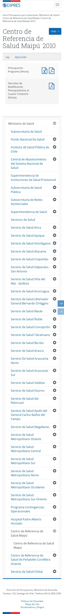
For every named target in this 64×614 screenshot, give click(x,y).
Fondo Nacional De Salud (27, 139)
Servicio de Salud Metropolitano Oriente (26, 437)
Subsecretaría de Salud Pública (26, 190)
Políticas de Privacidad (32, 601)
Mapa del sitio (32, 604)
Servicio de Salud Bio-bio (27, 343)
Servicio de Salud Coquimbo (29, 259)
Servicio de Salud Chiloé (27, 572)
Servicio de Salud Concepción (30, 327)
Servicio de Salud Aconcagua (30, 291)
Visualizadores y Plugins (32, 607)
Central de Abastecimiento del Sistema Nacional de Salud (28, 163)
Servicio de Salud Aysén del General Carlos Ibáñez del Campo (29, 415)
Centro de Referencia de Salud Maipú (21, 18)
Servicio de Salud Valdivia (28, 383)
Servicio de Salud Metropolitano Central (26, 449)
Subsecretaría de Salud (26, 132)
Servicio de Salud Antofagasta (30, 243)
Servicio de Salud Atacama (28, 251)
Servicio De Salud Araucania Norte (29, 361)
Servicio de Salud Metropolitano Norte (25, 473)
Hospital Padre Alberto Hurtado (26, 521)
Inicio (5, 15)
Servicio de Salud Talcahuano (30, 335)
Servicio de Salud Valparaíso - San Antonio (30, 269)
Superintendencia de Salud (29, 212)
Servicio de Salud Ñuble (26, 319)
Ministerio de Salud (49, 15)
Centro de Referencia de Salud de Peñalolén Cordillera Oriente (30, 559)
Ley (7, 57)
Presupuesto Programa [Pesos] (45, 70)
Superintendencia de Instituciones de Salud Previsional (33, 178)
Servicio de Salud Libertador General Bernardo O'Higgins (30, 301)
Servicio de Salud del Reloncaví (24, 401)
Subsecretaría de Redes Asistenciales (26, 202)
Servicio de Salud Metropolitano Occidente (27, 485)
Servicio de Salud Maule (26, 311)
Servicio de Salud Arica (26, 227)
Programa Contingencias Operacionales (27, 509)
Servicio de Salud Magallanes (30, 427)
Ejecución (20, 57)
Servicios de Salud (23, 220)
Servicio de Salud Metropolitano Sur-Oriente (29, 497)
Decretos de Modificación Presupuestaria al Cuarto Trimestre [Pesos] (52, 86)
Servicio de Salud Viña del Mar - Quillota (28, 281)
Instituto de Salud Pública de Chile (30, 149)
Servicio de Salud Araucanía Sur (29, 373)
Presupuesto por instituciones (23, 15)
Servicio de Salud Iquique (27, 235)
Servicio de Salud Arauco (27, 351)
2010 (32, 21)
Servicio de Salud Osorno (27, 391)
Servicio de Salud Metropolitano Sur (23, 461)
